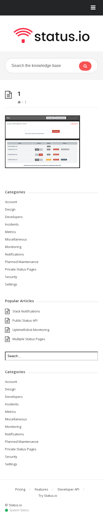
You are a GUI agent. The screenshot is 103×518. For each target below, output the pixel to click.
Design (10, 209)
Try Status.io (47, 495)
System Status (19, 510)
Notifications (14, 254)
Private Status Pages (20, 269)
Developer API (68, 489)
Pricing (20, 489)
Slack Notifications (26, 311)
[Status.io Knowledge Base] (51, 35)
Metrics (10, 232)
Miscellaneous (16, 239)
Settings (11, 284)
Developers (14, 217)
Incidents (12, 224)
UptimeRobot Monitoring (30, 329)
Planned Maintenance (21, 261)
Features (41, 489)
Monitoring (13, 247)
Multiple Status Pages (28, 339)
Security (11, 276)
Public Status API (25, 320)
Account (11, 202)
